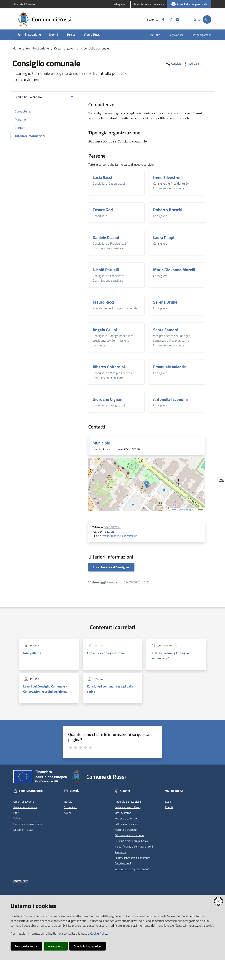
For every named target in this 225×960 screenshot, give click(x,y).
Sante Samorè (165, 330)
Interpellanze (32, 653)
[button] (207, 19)
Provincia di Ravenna (24, 4)
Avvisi (67, 813)
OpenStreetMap (184, 509)
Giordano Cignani (108, 399)
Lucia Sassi (102, 177)
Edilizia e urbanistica (126, 824)
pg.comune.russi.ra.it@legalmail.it (117, 536)
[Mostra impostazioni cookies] (221, 480)
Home (17, 48)
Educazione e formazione (129, 835)
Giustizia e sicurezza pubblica (131, 841)
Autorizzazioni (123, 863)
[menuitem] (29, 34)
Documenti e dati (23, 830)
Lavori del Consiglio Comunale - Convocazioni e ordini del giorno (45, 689)
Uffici (16, 813)
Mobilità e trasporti (126, 830)
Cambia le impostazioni (87, 946)
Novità (74, 791)
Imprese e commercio (127, 818)
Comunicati (70, 807)
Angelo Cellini (105, 330)
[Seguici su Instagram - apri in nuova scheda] (168, 19)
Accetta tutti (55, 946)
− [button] (92, 467)
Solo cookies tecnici (26, 946)
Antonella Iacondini (170, 399)
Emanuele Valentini (170, 367)
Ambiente (120, 852)
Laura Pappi (163, 237)
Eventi (169, 807)
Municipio (101, 443)
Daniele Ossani (106, 237)
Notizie (68, 801)
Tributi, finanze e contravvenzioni (134, 846)
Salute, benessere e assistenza (132, 858)
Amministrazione (37, 48)
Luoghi (169, 801)
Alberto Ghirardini (109, 367)
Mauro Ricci (103, 302)
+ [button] (92, 462)
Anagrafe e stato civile (128, 801)
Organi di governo (66, 48)
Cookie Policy (98, 933)
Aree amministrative (25, 807)
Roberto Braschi (167, 209)
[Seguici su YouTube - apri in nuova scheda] (175, 19)
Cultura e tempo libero (127, 807)
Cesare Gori (103, 209)
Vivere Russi (174, 791)
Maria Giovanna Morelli (174, 270)
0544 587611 (112, 527)
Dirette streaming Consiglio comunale (170, 655)
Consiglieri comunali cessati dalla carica (110, 689)
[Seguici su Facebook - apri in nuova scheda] (161, 19)
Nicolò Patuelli (106, 270)
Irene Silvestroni (168, 177)
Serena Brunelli (167, 302)
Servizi (125, 791)
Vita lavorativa (123, 813)
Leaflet (173, 509)
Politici (17, 818)
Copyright (20, 881)
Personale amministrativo (28, 824)
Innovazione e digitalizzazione (132, 869)
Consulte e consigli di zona (105, 653)
